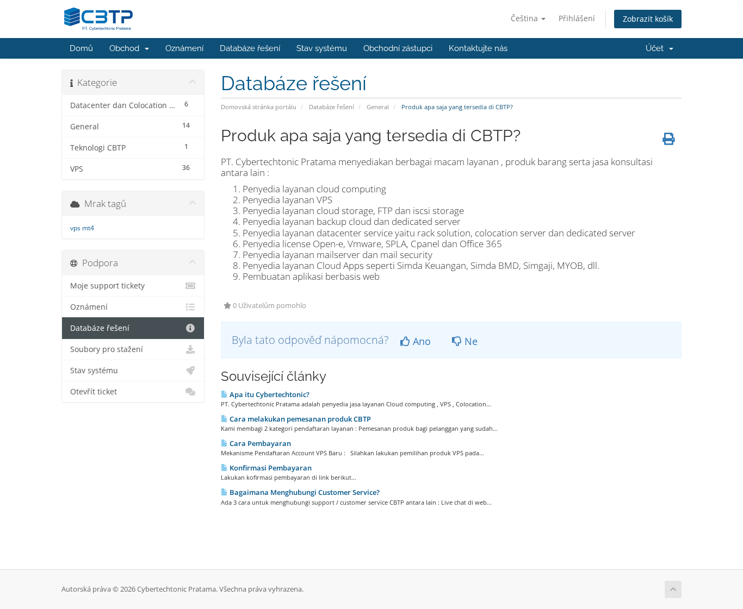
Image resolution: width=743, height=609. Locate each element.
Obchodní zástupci (397, 48)
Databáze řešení (250, 48)
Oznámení (184, 48)
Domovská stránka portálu (258, 107)
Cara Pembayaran (259, 443)
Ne (470, 341)
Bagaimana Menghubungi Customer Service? (304, 492)
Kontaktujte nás (478, 48)
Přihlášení (577, 18)
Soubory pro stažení (106, 349)
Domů (81, 48)
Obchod (126, 48)
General (378, 107)
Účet (657, 48)
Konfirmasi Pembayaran (270, 468)
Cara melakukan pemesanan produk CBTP (299, 419)
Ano (420, 341)
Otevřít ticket (93, 392)
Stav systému (321, 48)
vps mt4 (82, 228)
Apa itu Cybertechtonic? (268, 394)
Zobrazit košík (648, 19)
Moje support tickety (107, 286)
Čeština (525, 18)
